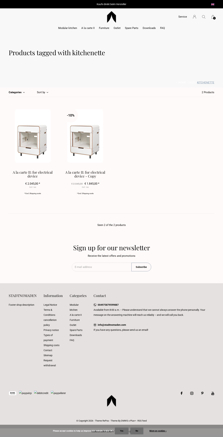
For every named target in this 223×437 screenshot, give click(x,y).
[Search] (203, 17)
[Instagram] (191, 393)
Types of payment (48, 338)
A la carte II (88, 28)
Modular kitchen (67, 28)
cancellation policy (50, 322)
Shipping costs (35, 193)
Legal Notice (50, 304)
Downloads (149, 28)
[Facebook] (181, 393)
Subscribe (141, 267)
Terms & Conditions (49, 312)
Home (182, 82)
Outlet (117, 28)
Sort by (41, 92)
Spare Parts (131, 28)
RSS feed (142, 420)
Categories (15, 92)
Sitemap (48, 355)
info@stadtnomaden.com (112, 324)
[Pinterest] (202, 393)
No (137, 431)
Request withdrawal (50, 363)
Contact (48, 350)
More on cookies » (158, 431)
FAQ (162, 28)
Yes (121, 431)
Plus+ (133, 420)
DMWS (124, 420)
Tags (191, 82)
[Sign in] (194, 17)
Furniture (104, 28)
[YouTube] (212, 393)
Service (182, 16)
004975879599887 (108, 304)
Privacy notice (51, 330)
